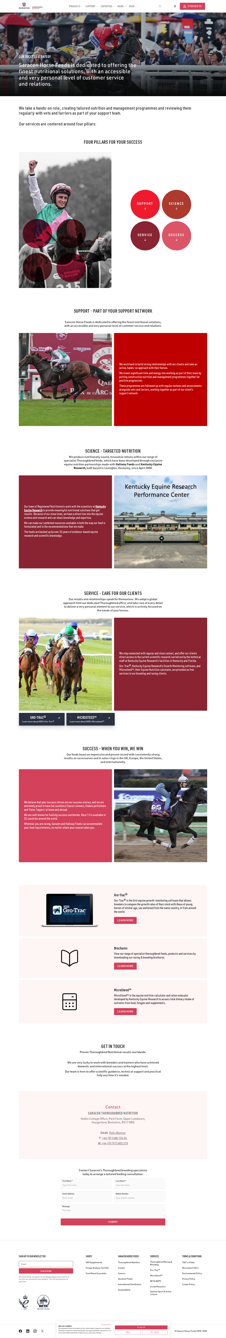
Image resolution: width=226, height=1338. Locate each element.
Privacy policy (106, 1324)
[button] (75, 6)
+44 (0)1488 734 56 (114, 1138)
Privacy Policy (51, 1277)
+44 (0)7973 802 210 (113, 1143)
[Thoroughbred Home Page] (33, 6)
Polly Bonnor (117, 1133)
